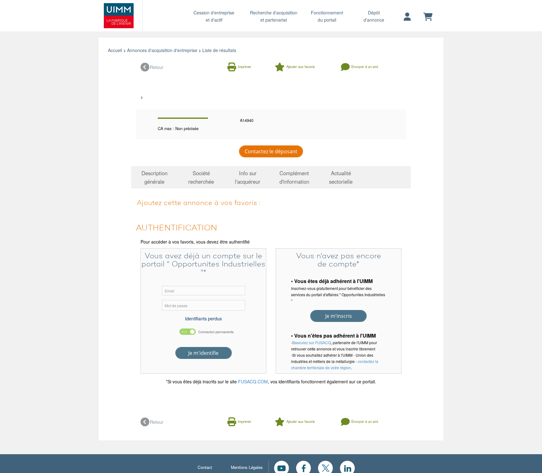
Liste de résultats (219, 50)
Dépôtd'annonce (374, 16)
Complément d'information (294, 177)
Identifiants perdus (203, 318)
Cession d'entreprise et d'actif (214, 16)
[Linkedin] (347, 467)
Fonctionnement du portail (327, 16)
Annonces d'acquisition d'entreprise (162, 50)
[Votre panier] (428, 16)
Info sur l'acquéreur (247, 177)
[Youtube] (281, 467)
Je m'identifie (203, 352)
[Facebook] (303, 467)
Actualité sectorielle (341, 177)
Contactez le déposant (271, 151)
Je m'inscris (338, 316)
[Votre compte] (407, 16)
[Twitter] (325, 467)
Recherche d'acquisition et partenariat (273, 16)
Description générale (154, 177)
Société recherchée (201, 177)
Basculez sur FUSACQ (311, 342)
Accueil (115, 50)
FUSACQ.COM (253, 381)
